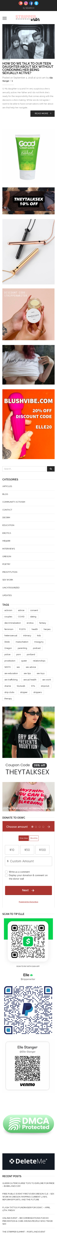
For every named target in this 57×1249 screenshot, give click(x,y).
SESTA (7, 667)
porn (18, 654)
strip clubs (9, 692)
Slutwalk (21, 686)
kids (39, 635)
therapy (8, 698)
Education (8, 525)
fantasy (42, 623)
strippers (37, 692)
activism (8, 610)
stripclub (45, 686)
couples (8, 616)
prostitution (9, 572)
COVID (21, 616)
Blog (5, 494)
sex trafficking (11, 679)
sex (18, 667)
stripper (24, 692)
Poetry (6, 564)
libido (7, 642)
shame (7, 686)
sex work (7, 580)
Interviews (8, 549)
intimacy (27, 635)
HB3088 (6, 541)
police (7, 654)
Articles (6, 59)
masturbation (22, 642)
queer (24, 661)
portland (31, 654)
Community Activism (13, 502)
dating (33, 616)
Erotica (6, 533)
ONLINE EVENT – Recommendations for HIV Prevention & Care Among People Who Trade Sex (27, 1221)
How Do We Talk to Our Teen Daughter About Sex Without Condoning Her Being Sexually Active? (27, 68)
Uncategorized (10, 587)
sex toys (40, 673)
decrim (6, 517)
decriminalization (12, 623)
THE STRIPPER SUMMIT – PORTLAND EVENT (23, 1232)
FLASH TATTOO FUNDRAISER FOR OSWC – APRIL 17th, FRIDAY (26, 1208)
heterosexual (10, 635)
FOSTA (22, 629)
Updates (7, 595)
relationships (39, 661)
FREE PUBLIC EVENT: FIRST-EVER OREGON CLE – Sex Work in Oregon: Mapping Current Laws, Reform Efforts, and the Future (28, 1197)
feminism (8, 629)
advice (21, 610)
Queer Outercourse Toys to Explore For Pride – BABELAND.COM (28, 1184)
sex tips (27, 673)
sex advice (31, 667)
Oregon (6, 556)
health (35, 629)
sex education (11, 673)
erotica (30, 623)
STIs (33, 686)
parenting (22, 648)
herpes (47, 629)
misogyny (39, 642)
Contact (7, 510)
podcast (37, 648)
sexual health (29, 679)
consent (34, 610)
